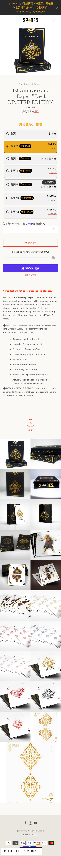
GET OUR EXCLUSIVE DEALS (22, 851)
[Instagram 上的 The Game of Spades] (30, 822)
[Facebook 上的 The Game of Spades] (25, 822)
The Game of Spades (35, 831)
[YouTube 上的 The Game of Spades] (35, 822)
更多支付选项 (30, 275)
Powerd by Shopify (30, 834)
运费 (36, 111)
